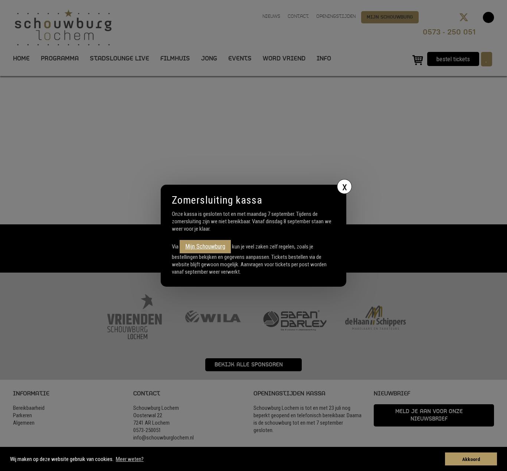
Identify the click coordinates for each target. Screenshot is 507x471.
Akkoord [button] (471, 459)
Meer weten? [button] (130, 459)
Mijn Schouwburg (205, 246)
